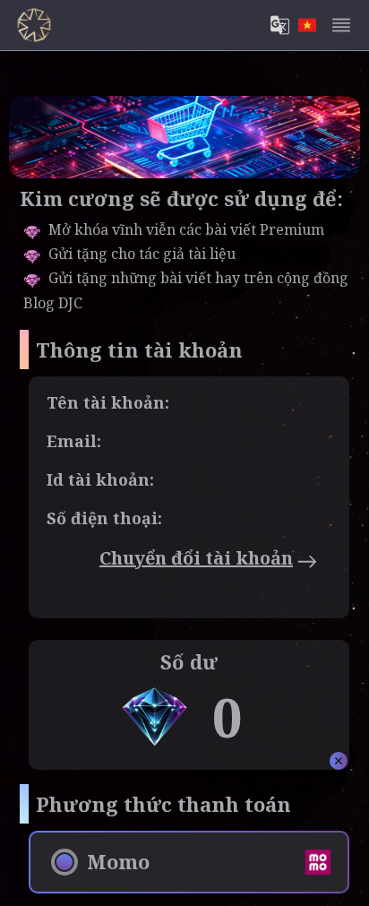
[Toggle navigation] (341, 25)
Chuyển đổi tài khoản (196, 558)
